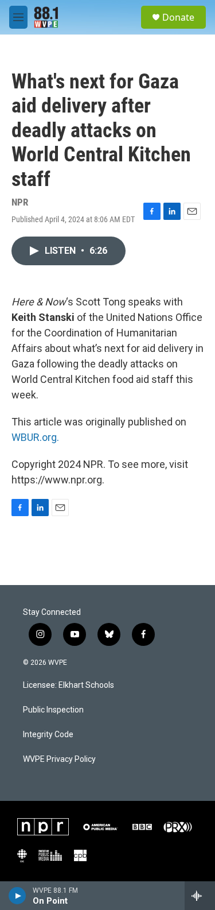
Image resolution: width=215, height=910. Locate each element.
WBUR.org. (35, 437)
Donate (178, 17)
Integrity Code (48, 734)
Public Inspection (53, 710)
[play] (17, 895)
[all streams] (200, 895)
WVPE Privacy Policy (59, 759)
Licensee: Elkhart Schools (68, 685)
